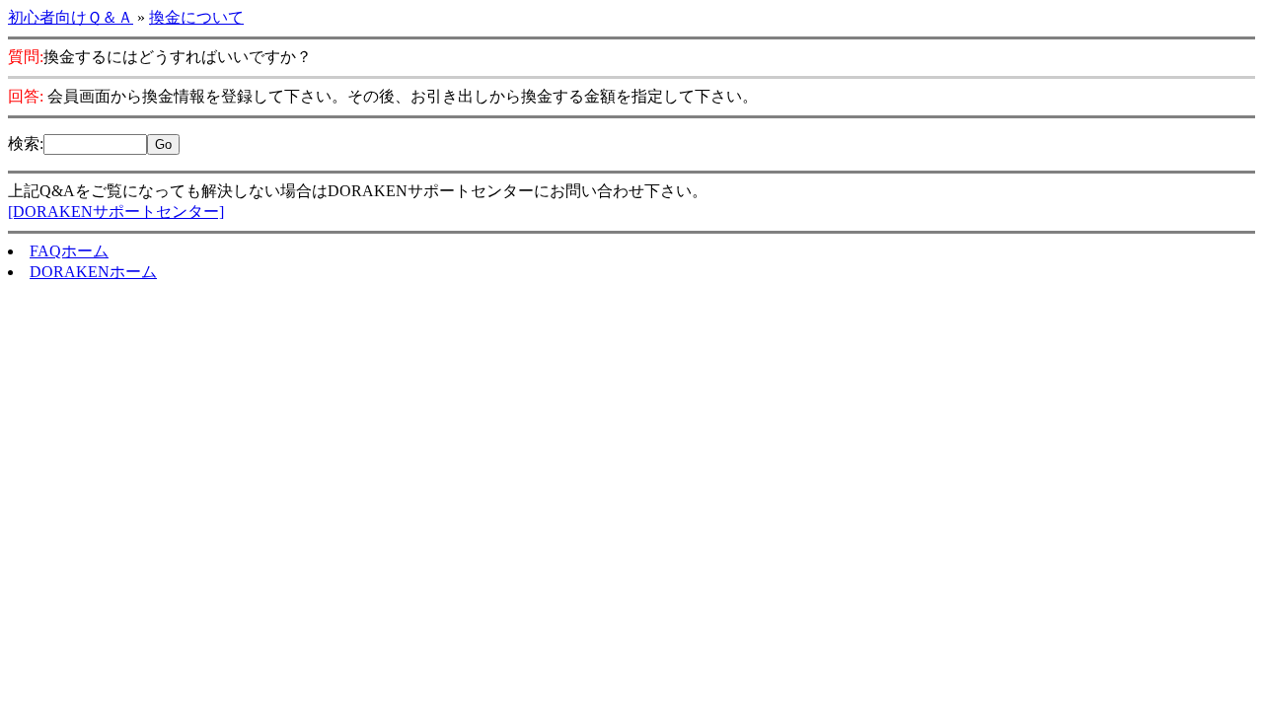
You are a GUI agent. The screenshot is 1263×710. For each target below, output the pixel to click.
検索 (23, 143)
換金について (196, 17)
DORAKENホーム (93, 271)
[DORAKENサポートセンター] (116, 211)
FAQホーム (69, 251)
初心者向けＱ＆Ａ (70, 17)
